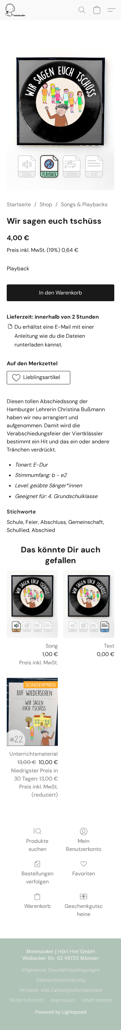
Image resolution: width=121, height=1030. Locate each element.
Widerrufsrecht (26, 1000)
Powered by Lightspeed (60, 1012)
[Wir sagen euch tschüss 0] (60, 118)
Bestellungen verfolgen (37, 877)
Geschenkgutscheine (84, 910)
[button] (16, 10)
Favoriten (83, 873)
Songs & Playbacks (84, 204)
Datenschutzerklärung (60, 980)
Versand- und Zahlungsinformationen (60, 990)
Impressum (62, 1000)
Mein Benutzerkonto (83, 845)
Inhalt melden (97, 1000)
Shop (46, 204)
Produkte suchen (37, 845)
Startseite (19, 204)
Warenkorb (37, 906)
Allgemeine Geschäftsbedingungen (60, 970)
